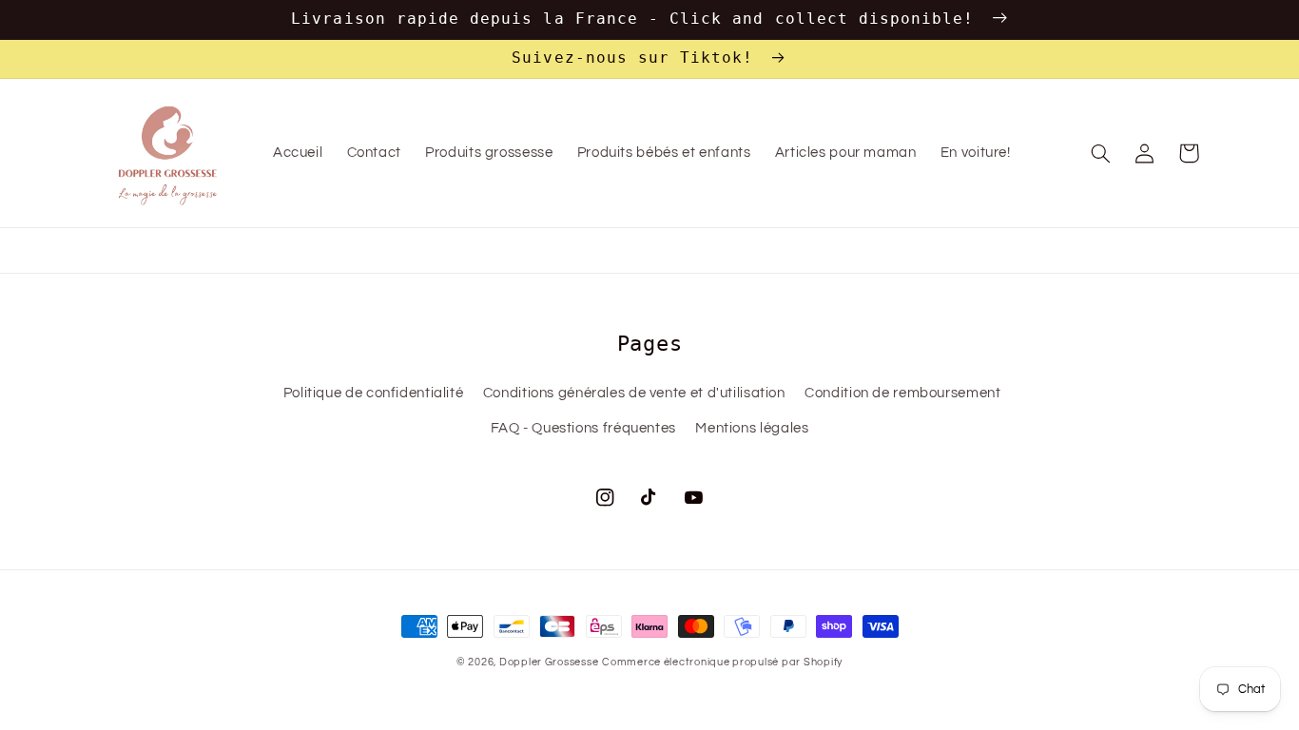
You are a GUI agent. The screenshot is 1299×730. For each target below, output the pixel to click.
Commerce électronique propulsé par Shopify (722, 662)
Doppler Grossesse (549, 662)
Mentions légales (751, 428)
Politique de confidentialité (373, 393)
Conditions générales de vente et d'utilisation (634, 393)
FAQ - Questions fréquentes (583, 428)
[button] (1101, 153)
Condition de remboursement (902, 393)
